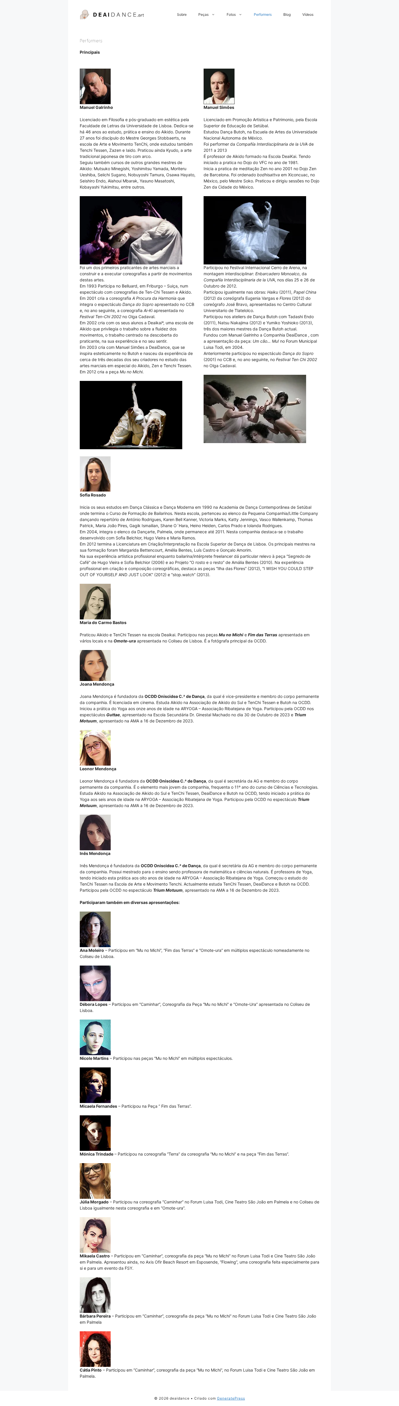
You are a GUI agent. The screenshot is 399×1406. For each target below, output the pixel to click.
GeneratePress (231, 1398)
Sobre (182, 14)
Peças (203, 14)
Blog (287, 14)
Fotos (231, 14)
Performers (263, 14)
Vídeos (307, 14)
